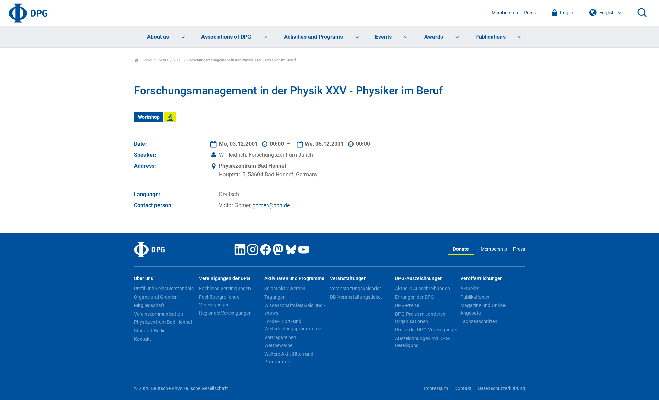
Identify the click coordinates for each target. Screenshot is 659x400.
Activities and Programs (313, 37)
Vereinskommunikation (158, 314)
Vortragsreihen (280, 337)
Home (146, 60)
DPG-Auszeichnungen (419, 278)
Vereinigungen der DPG (224, 278)
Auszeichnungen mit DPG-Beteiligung (422, 342)
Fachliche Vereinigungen (225, 288)
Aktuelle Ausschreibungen (422, 288)
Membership (505, 13)
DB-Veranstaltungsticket (356, 297)
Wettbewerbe (278, 345)
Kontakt (142, 339)
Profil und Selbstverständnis (164, 288)
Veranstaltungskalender (355, 288)
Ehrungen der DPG (414, 297)
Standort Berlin (150, 330)
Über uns (143, 278)
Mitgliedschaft (149, 305)
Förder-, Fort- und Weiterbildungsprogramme (292, 325)
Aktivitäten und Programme (294, 278)
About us (158, 37)
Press (530, 13)
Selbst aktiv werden (284, 288)
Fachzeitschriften (478, 321)
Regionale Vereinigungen (225, 313)
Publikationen (474, 297)
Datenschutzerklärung (501, 388)
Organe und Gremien (156, 297)
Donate (461, 249)
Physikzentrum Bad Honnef (163, 322)
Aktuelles (469, 288)
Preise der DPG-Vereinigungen (427, 329)
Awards (433, 37)
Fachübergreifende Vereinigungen (219, 300)
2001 (178, 60)
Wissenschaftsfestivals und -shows (294, 309)
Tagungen (275, 297)
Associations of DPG (226, 37)
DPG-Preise (407, 305)
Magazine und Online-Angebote (483, 309)
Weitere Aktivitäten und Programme (288, 357)
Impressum (436, 388)
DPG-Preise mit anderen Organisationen (420, 317)
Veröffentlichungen (481, 278)
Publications (490, 37)
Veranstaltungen (348, 278)
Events (383, 37)
